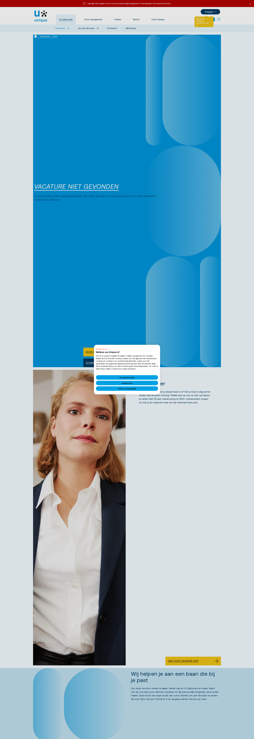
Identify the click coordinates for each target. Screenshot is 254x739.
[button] (103, 349)
